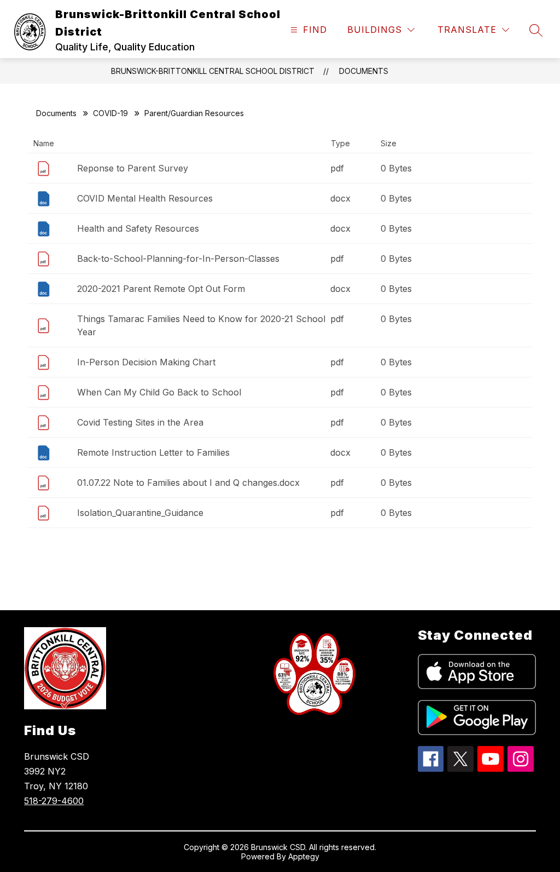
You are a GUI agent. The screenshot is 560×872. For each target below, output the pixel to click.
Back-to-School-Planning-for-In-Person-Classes (178, 258)
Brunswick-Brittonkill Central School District (212, 71)
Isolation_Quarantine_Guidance (140, 512)
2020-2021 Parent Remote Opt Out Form (161, 288)
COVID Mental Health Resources (145, 198)
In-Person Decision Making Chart (146, 362)
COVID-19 (110, 113)
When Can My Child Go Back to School (159, 392)
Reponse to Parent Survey (132, 168)
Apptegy (303, 856)
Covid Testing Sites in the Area (140, 422)
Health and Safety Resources (138, 228)
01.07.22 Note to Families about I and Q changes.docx (188, 482)
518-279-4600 (54, 800)
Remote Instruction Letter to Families (153, 452)
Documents (363, 71)
